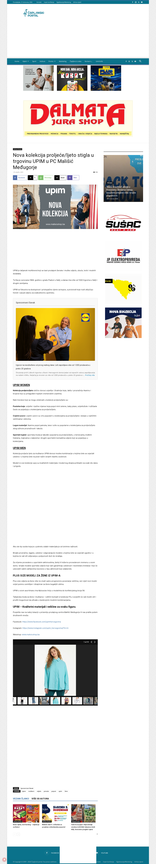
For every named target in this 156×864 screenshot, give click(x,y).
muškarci (31, 791)
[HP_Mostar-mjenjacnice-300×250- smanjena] (123, 303)
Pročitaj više (90, 375)
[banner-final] (123, 337)
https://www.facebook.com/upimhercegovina (41, 622)
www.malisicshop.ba (30, 634)
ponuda (46, 791)
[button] (140, 61)
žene (66, 791)
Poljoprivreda (76, 821)
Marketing (62, 61)
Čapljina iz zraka (75, 61)
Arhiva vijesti (77, 2)
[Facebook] (132, 2)
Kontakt (39, 2)
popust (53, 791)
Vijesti (25, 61)
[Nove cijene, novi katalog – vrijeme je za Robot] (26, 813)
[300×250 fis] (106, 78)
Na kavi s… (88, 61)
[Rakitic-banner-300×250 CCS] (38, 90)
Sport (34, 61)
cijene (24, 791)
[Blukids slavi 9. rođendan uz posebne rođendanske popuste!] (55, 813)
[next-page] (18, 834)
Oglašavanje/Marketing (63, 2)
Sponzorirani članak (27, 788)
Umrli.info (99, 61)
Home (17, 61)
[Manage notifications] (4, 860)
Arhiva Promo (17, 149)
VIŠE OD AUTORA (40, 798)
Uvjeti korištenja (49, 2)
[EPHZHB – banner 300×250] (123, 270)
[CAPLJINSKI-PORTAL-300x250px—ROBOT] (72, 90)
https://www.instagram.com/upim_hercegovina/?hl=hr (45, 628)
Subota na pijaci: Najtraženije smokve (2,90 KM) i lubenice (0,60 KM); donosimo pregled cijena (83, 827)
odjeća (39, 791)
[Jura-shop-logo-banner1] (78, 136)
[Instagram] (135, 2)
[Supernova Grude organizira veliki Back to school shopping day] (123, 178)
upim (60, 791)
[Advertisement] (78, 40)
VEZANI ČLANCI (21, 798)
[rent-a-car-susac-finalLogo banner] (123, 237)
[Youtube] (141, 2)
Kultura (42, 61)
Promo (51, 61)
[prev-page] (14, 834)
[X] (138, 2)
